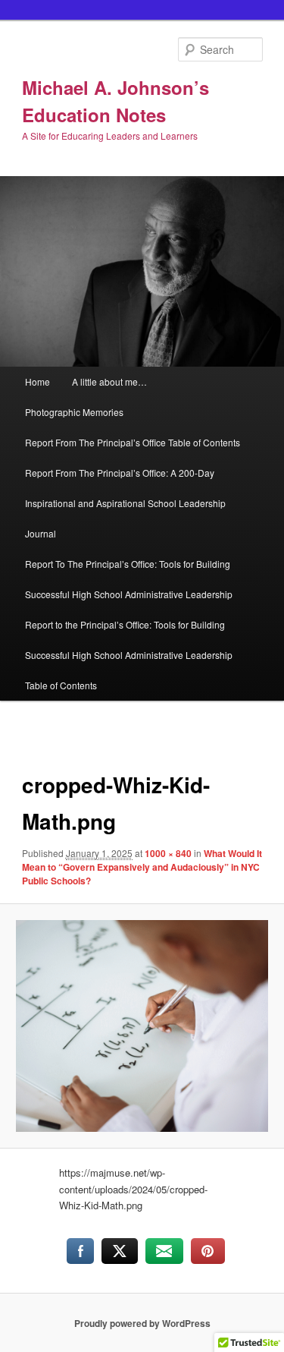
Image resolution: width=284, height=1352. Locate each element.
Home (37, 381)
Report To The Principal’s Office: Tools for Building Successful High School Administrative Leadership (129, 578)
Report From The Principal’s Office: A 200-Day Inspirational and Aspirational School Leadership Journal (125, 503)
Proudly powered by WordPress (142, 1323)
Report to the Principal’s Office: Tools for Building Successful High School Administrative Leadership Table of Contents (129, 655)
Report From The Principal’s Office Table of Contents (132, 442)
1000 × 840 (168, 853)
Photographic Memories (74, 411)
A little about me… (109, 381)
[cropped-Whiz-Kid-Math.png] (141, 1026)
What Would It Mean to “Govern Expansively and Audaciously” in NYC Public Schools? (142, 866)
